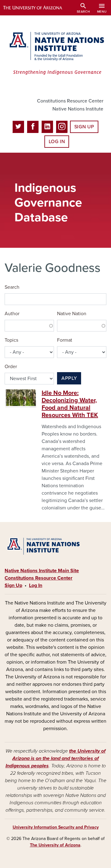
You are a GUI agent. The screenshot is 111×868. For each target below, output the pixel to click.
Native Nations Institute (77, 109)
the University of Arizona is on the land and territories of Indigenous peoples (56, 758)
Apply (69, 378)
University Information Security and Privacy (56, 827)
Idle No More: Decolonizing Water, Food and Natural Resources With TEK (70, 404)
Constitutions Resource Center (70, 101)
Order (11, 367)
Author (12, 314)
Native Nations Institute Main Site (42, 571)
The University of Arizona (55, 845)
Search (12, 287)
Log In (57, 142)
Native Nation (71, 314)
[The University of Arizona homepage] (37, 7)
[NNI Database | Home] (55, 54)
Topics (11, 340)
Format (64, 340)
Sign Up (84, 127)
